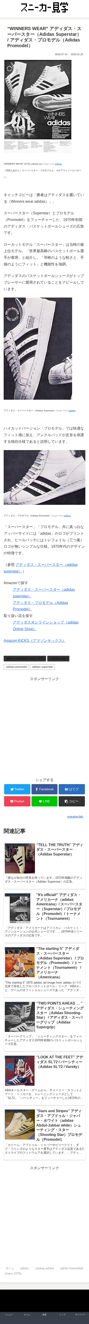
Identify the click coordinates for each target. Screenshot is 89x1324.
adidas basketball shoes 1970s (25, 658)
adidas (58, 164)
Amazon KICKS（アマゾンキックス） (35, 641)
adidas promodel (16, 666)
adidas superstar (42, 666)
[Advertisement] (44, 726)
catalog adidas (59, 658)
